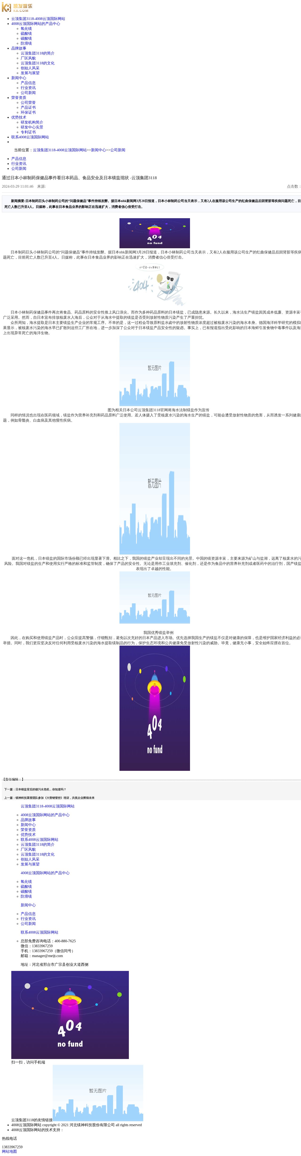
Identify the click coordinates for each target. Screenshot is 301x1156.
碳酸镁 (26, 38)
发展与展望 (30, 73)
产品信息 (28, 83)
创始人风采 (30, 68)
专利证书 (28, 132)
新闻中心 (18, 78)
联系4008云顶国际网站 (30, 137)
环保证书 (28, 112)
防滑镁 (26, 43)
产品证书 (28, 107)
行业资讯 (28, 88)
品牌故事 (18, 48)
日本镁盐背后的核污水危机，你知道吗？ (41, 789)
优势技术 (18, 117)
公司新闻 (28, 93)
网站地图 (9, 1151)
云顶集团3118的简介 (38, 53)
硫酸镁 (26, 33)
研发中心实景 (32, 127)
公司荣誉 (28, 103)
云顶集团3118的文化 (38, 63)
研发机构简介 (32, 122)
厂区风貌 (28, 58)
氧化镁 (26, 29)
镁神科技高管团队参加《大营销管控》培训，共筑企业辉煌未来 (55, 797)
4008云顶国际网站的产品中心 (35, 24)
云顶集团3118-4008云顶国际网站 (38, 19)
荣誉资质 (18, 98)
